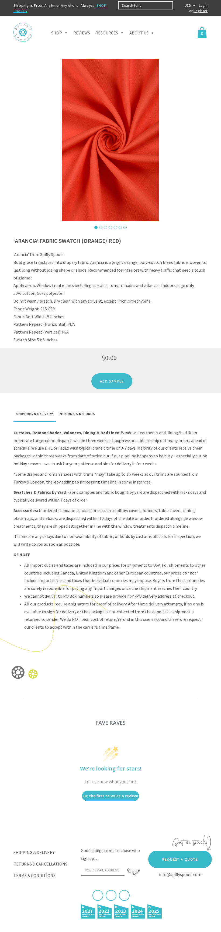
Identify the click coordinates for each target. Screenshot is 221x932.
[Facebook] (97, 895)
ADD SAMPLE (112, 381)
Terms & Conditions (34, 875)
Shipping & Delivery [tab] (34, 413)
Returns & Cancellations (40, 864)
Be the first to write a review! (110, 795)
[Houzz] (124, 895)
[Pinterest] (111, 895)
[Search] (177, 5)
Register (201, 10)
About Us (139, 33)
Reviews (81, 33)
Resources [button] (106, 33)
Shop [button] (56, 33)
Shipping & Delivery (33, 852)
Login (203, 5)
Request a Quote (180, 859)
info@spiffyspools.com (180, 874)
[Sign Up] (133, 871)
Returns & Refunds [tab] (76, 413)
